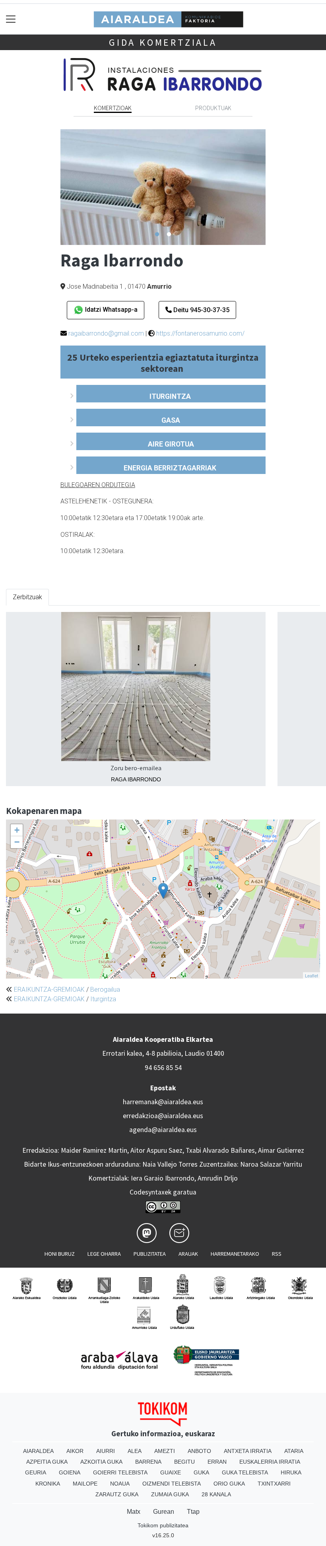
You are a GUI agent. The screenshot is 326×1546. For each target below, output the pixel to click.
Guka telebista (245, 1472)
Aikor (74, 1451)
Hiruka (291, 1472)
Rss (276, 1253)
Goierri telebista (120, 1472)
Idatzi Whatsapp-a (110, 309)
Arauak (188, 1253)
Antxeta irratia (248, 1451)
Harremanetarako (235, 1253)
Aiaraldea (38, 1451)
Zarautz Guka (116, 1494)
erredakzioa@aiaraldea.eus (163, 1115)
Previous (54, 187)
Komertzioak (113, 108)
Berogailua (105, 989)
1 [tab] (157, 235)
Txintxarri (274, 1483)
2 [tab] (169, 235)
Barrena (148, 1462)
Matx (133, 1511)
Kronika (47, 1483)
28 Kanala (216, 1494)
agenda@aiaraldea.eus (163, 1129)
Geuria (35, 1472)
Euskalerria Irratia (269, 1462)
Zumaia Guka (170, 1494)
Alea (135, 1451)
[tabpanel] (163, 187)
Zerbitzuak (27, 597)
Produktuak (213, 108)
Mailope (85, 1483)
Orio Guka (229, 1483)
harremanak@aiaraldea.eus (163, 1101)
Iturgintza (103, 999)
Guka (201, 1472)
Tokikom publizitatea (163, 1525)
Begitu (184, 1462)
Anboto (199, 1451)
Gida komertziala (163, 42)
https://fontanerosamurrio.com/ (200, 333)
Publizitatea (150, 1253)
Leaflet (311, 975)
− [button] (16, 842)
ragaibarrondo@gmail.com (106, 333)
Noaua (120, 1483)
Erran (217, 1462)
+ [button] (16, 830)
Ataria (293, 1451)
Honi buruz (60, 1253)
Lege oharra (104, 1253)
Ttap (193, 1511)
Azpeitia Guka (47, 1462)
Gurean (163, 1511)
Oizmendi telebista (171, 1483)
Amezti (164, 1451)
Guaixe (170, 1472)
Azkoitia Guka (101, 1462)
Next (272, 187)
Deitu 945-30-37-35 (200, 310)
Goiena (69, 1472)
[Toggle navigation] (10, 19)
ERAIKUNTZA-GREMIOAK (49, 989)
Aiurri (105, 1451)
